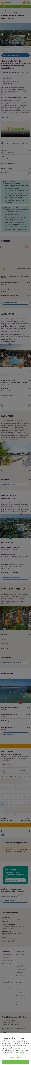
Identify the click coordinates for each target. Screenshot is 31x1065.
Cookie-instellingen (15, 1057)
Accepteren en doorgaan (15, 1062)
